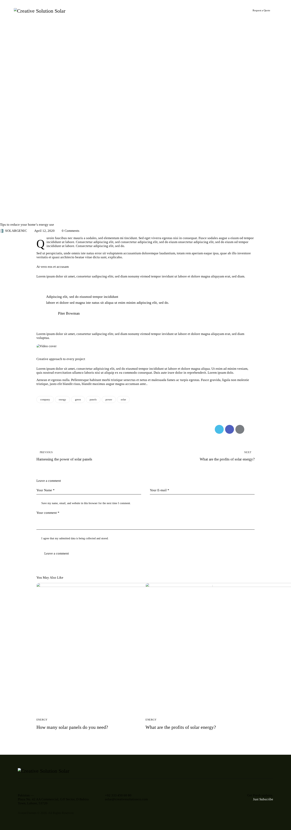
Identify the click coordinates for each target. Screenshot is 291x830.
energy (62, 399)
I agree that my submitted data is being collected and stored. (75, 538)
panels (93, 399)
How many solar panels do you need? (72, 727)
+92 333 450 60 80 (118, 795)
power (109, 399)
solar (123, 399)
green (78, 399)
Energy (8, 217)
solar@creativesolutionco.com (126, 799)
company (45, 399)
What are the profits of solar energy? (181, 727)
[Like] (41, 429)
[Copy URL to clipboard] (250, 429)
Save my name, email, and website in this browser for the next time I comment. (86, 503)
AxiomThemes (27, 813)
